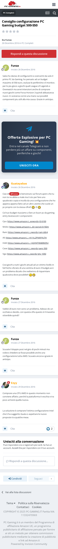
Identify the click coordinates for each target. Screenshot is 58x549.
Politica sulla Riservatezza (33, 503)
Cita (12, 110)
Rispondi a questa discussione (29, 54)
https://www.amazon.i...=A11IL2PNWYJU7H (26, 237)
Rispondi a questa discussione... (28, 461)
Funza (8, 39)
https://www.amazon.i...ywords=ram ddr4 (28, 232)
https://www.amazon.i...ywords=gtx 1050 (26, 253)
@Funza (14, 194)
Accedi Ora (17, 448)
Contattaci (23, 507)
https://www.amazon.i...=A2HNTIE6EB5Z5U (28, 243)
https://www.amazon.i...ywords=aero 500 (27, 248)
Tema (10, 503)
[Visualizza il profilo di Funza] (6, 68)
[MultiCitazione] (5, 110)
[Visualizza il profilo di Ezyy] (6, 385)
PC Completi (27, 43)
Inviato (23, 69)
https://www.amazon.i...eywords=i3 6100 (26, 221)
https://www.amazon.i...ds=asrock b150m (29, 226)
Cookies (37, 507)
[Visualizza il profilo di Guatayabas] (6, 185)
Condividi (16, 478)
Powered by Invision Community (29, 543)
